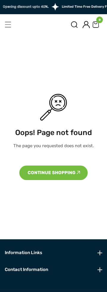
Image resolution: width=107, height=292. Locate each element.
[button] (74, 25)
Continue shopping (52, 172)
